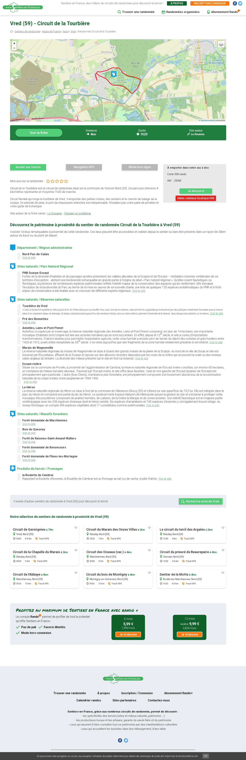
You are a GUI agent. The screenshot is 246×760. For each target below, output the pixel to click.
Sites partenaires (124, 700)
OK (206, 756)
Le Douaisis (197, 134)
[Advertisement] (118, 152)
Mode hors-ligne (140, 167)
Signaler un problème (77, 213)
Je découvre (196, 191)
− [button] (14, 48)
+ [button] (14, 43)
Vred (73, 31)
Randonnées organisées (183, 12)
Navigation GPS (84, 167)
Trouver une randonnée (138, 12)
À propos (177, 3)
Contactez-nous (159, 700)
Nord (66, 31)
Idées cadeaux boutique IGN (195, 198)
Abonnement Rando (224, 12)
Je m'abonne (128, 634)
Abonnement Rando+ (178, 693)
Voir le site (28, 257)
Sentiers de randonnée (27, 31)
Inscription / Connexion (137, 693)
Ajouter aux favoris (28, 167)
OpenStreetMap (207, 120)
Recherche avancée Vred (202, 501)
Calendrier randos (88, 700)
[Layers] (221, 44)
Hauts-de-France (51, 31)
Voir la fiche (39, 133)
